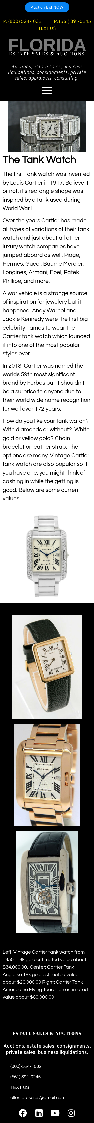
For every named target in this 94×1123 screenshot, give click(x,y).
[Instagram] (71, 1113)
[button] (47, 90)
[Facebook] (22, 1113)
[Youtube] (55, 1113)
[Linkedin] (39, 1113)
